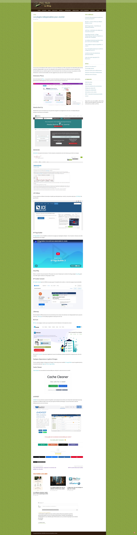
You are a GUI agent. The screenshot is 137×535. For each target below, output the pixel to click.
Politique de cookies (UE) (90, 88)
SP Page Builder (36, 235)
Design (49, 10)
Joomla (97, 10)
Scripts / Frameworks (84, 10)
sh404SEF (35, 399)
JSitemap (39, 316)
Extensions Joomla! (41, 461)
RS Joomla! (39, 354)
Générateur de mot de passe (90, 74)
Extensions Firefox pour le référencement (93, 70)
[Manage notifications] (134, 532)
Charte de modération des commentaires (93, 86)
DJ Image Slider (68, 362)
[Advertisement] (58, 29)
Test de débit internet (89, 68)
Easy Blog (78, 274)
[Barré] (47, 509)
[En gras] (43, 509)
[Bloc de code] (53, 509)
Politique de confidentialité (90, 90)
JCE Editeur (78, 196)
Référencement (68, 10)
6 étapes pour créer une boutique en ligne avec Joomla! (75, 488)
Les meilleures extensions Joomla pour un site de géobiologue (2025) (40, 493)
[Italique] (44, 509)
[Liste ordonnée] (49, 509)
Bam (56, 533)
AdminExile (35, 153)
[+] (57, 509)
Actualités (44, 10)
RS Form (35, 323)
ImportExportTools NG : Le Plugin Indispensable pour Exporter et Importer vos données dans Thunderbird (94, 36)
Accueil (39, 10)
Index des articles (88, 82)
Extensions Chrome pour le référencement (93, 72)
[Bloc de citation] (52, 509)
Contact (86, 96)
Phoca (43, 79)
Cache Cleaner (36, 370)
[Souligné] (46, 509)
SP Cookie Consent (37, 282)
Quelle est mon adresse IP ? (90, 66)
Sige (43, 364)
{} (56, 509)
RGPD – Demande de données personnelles (93, 94)
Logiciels (60, 10)
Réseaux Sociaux (76, 10)
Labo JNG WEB (42, 533)
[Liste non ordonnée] (50, 509)
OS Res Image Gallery (50, 364)
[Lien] (55, 509)
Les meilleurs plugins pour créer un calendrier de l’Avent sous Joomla (57, 488)
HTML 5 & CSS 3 (54, 10)
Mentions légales (88, 84)
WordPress (92, 10)
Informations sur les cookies (90, 92)
